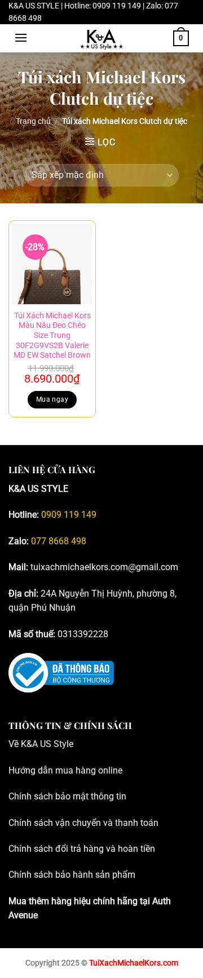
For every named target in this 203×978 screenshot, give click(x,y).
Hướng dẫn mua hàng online (65, 770)
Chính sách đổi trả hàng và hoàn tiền (81, 848)
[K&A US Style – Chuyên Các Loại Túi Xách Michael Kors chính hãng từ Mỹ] (101, 38)
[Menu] (20, 37)
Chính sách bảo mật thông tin (67, 796)
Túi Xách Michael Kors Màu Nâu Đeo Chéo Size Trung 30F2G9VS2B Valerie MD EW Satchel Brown (52, 335)
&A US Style (50, 744)
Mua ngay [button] (52, 399)
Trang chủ (33, 121)
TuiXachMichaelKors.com (133, 963)
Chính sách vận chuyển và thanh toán (83, 822)
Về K (17, 744)
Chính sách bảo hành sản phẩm (71, 874)
